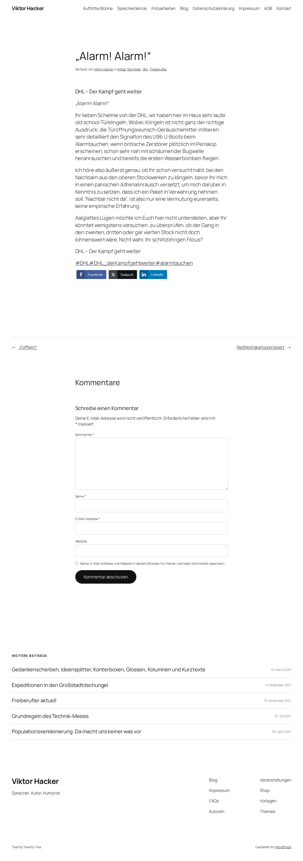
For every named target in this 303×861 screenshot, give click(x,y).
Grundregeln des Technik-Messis (50, 716)
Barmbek (134, 69)
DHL (145, 69)
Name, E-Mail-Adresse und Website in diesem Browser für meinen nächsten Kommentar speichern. (152, 563)
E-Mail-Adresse (87, 518)
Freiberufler (158, 69)
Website (81, 541)
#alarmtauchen (174, 263)
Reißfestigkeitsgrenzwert (260, 347)
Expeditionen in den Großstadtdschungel (60, 685)
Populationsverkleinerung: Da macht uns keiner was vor (76, 731)
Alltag (121, 69)
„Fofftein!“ (28, 347)
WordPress (283, 847)
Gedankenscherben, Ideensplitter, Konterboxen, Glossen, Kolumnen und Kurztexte (108, 669)
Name (80, 496)
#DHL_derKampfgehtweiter (122, 263)
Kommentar (84, 434)
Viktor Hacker (28, 8)
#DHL (82, 263)
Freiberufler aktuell (34, 700)
